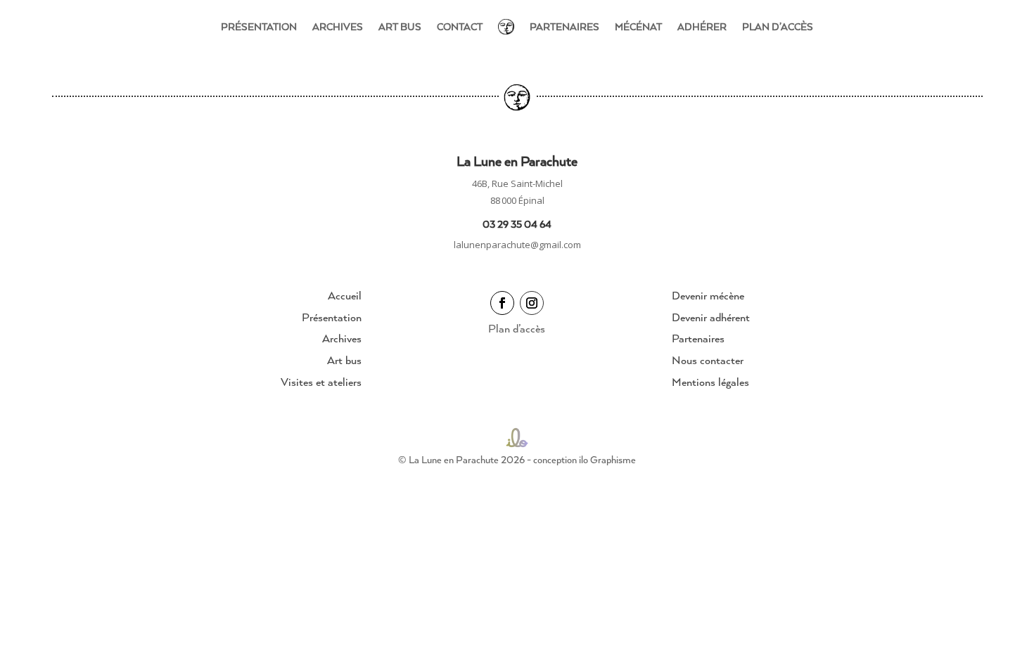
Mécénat (638, 26)
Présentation (259, 26)
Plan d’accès (777, 26)
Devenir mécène (708, 295)
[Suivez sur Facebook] (502, 303)
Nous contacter (707, 360)
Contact (460, 26)
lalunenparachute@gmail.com (517, 244)
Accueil (345, 295)
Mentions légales (710, 381)
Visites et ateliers (321, 381)
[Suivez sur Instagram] (532, 303)
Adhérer (702, 26)
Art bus (399, 26)
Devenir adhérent (711, 317)
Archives (337, 26)
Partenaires (564, 26)
